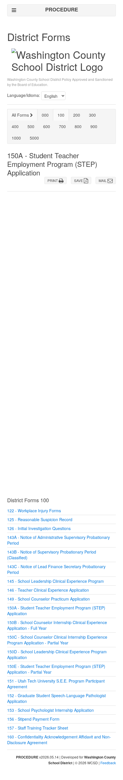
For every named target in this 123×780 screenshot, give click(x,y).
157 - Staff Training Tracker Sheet (37, 728)
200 (76, 115)
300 (92, 115)
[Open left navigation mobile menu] (13, 10)
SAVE (79, 180)
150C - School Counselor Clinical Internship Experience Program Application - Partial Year (57, 640)
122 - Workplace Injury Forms (34, 510)
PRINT (53, 180)
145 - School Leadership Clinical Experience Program (55, 581)
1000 (16, 138)
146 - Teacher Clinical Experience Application (48, 590)
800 (78, 126)
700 (62, 126)
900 (93, 126)
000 (45, 115)
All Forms (21, 115)
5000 (34, 138)
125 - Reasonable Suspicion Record (39, 519)
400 (15, 126)
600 (46, 126)
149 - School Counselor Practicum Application (48, 599)
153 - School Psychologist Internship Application (50, 710)
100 (60, 115)
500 (30, 126)
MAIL (103, 180)
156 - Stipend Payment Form (33, 719)
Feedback (108, 762)
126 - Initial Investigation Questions (39, 528)
